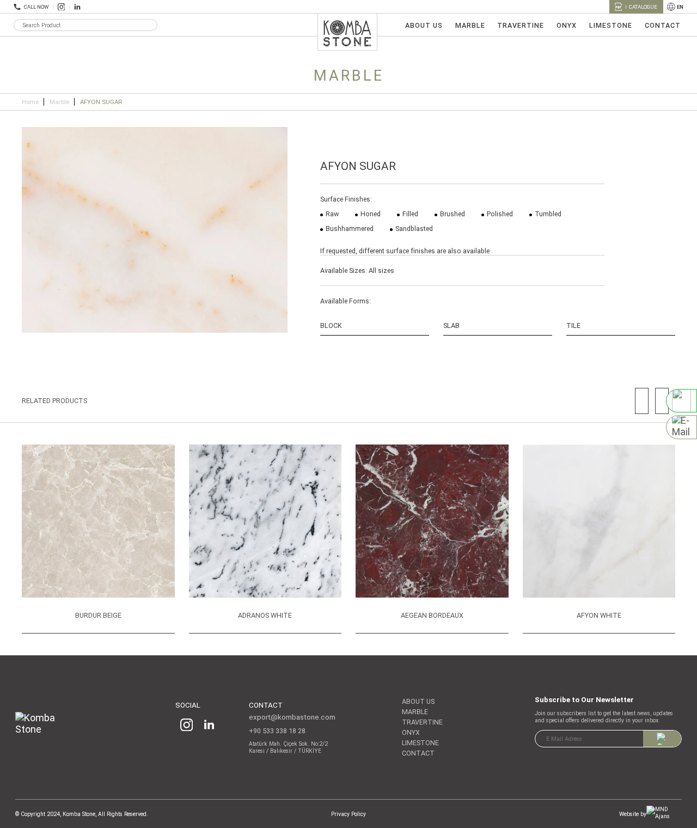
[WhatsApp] (681, 400)
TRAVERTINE (520, 25)
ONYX (567, 25)
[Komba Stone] (43, 727)
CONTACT (663, 25)
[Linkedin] (77, 7)
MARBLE (470, 25)
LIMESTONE (610, 25)
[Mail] (681, 427)
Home (30, 102)
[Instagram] (61, 7)
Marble (59, 102)
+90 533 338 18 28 (277, 731)
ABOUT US (424, 25)
